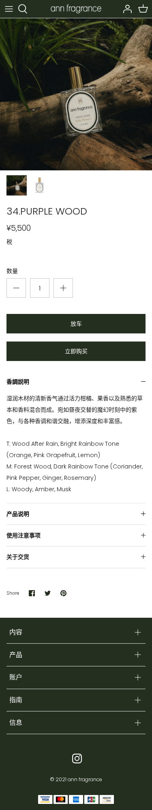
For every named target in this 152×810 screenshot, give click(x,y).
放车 (76, 324)
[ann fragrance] (76, 8)
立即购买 (76, 351)
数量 (12, 271)
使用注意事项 (23, 535)
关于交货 (17, 557)
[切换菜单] (9, 9)
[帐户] (125, 9)
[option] (76, 94)
